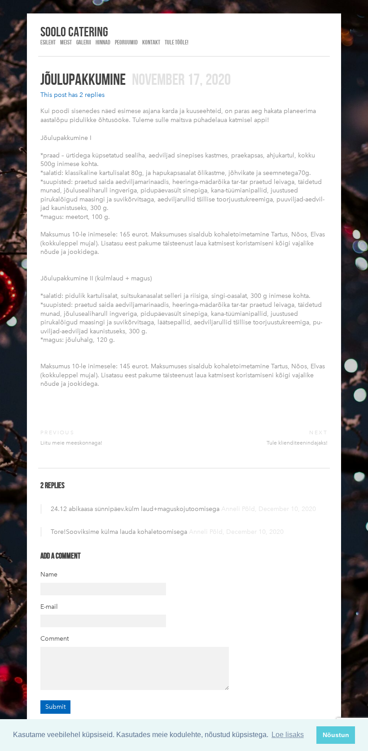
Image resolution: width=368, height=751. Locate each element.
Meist (66, 42)
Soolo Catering (74, 31)
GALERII (83, 42)
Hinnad (103, 42)
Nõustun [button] (336, 734)
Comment (54, 638)
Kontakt (151, 42)
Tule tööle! (176, 42)
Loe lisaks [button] (288, 734)
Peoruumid (126, 42)
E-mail (49, 607)
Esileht (48, 42)
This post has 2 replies (72, 95)
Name (48, 574)
